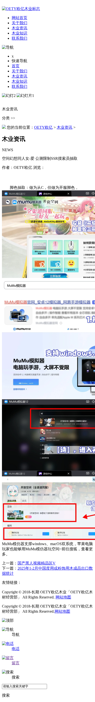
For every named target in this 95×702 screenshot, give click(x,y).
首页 (15, 66)
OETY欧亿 (43, 127)
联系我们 (19, 86)
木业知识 (19, 81)
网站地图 (63, 597)
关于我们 (19, 71)
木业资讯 (19, 76)
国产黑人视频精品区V (37, 563)
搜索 (6, 695)
